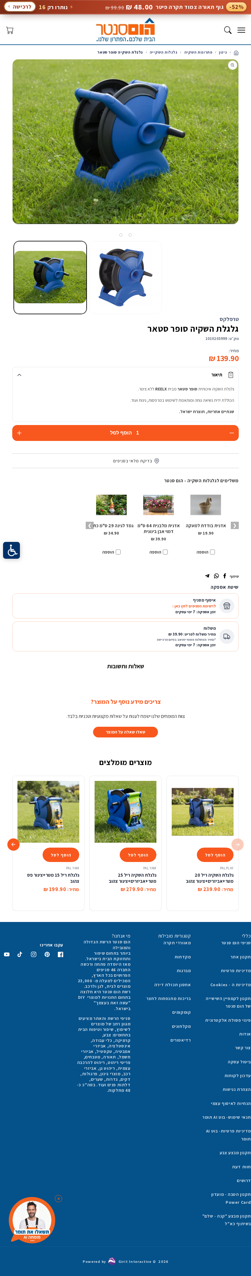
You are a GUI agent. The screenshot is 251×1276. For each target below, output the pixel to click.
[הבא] (7, 149)
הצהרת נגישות (237, 1089)
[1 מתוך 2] (130, 235)
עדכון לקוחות (237, 1075)
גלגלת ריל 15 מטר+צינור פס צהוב (53, 878)
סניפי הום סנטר (236, 943)
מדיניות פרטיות (236, 970)
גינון (223, 52)
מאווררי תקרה (177, 943)
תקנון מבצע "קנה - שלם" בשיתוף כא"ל (226, 1219)
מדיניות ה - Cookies (230, 984)
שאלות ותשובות (125, 666)
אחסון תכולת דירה (172, 984)
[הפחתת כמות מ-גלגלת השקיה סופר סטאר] (232, 433)
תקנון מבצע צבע (235, 1152)
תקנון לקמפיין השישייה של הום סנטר (228, 1002)
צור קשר (243, 1047)
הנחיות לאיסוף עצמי (231, 1103)
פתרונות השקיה (198, 52)
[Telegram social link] (207, 576)
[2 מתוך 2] (121, 235)
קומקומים (181, 1012)
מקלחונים (181, 1026)
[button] (241, 30)
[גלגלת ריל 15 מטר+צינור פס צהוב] (48, 812)
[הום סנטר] (125, 30)
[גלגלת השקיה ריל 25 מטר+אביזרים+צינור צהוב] (125, 812)
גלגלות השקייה (164, 52)
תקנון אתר (240, 957)
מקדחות (182, 957)
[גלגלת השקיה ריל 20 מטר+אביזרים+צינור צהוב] (203, 812)
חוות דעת (241, 1167)
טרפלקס (229, 319)
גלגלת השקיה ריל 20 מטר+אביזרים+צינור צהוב (210, 878)
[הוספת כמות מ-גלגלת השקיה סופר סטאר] (19, 433)
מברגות (184, 970)
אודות (245, 1034)
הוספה (202, 552)
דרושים (244, 1180)
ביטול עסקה (239, 1062)
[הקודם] (244, 149)
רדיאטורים (180, 1040)
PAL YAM (149, 868)
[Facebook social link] (224, 576)
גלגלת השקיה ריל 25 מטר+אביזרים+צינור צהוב (132, 878)
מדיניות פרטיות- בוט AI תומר (228, 1134)
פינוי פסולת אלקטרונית (228, 1020)
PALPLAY (227, 868)
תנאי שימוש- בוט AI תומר (226, 1117)
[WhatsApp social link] (216, 576)
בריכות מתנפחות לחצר (168, 998)
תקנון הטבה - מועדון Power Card (231, 1198)
